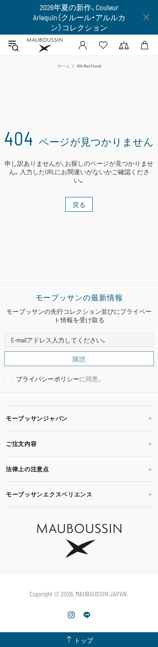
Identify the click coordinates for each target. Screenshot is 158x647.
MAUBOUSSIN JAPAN (44, 45)
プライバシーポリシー (47, 379)
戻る (79, 204)
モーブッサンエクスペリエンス (49, 494)
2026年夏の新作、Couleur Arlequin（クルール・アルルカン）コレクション (79, 17)
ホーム (63, 65)
